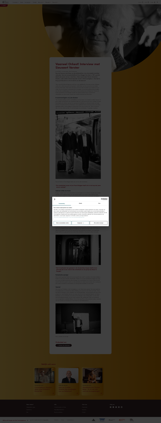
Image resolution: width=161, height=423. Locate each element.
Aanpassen (79, 222)
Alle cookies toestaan (98, 222)
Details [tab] (80, 203)
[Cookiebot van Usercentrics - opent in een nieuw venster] (101, 199)
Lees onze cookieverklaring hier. (61, 217)
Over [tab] (99, 203)
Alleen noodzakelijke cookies (62, 222)
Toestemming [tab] (62, 203)
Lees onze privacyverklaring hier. (77, 217)
